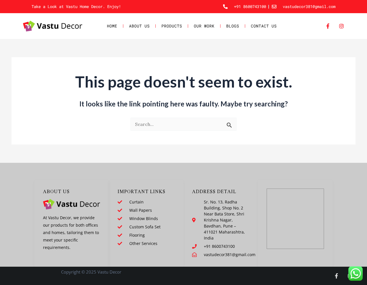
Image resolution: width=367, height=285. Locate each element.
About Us (139, 26)
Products (171, 26)
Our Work (204, 26)
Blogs (232, 26)
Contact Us (264, 26)
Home (112, 26)
